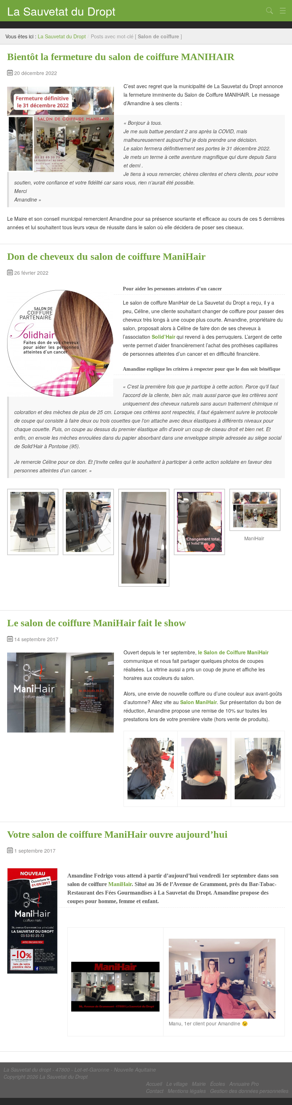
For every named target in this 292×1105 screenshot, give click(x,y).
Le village (177, 1083)
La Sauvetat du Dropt (61, 10)
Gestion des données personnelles (249, 1090)
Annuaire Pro (244, 1083)
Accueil (154, 1083)
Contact (154, 1090)
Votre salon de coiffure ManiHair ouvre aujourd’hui (117, 834)
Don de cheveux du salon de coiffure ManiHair (106, 256)
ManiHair (120, 884)
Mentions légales (187, 1090)
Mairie (199, 1083)
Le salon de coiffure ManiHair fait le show (96, 622)
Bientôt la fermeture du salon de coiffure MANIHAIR (120, 56)
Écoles (217, 1083)
